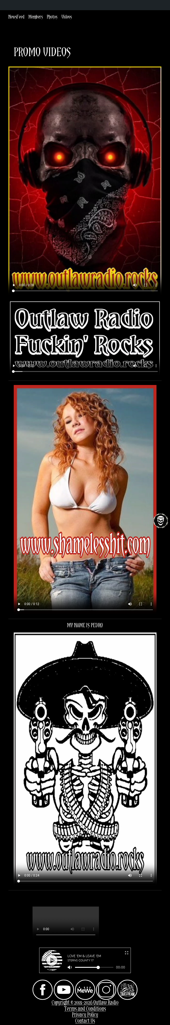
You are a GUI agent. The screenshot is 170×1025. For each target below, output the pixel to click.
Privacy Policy (85, 1015)
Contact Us (85, 1021)
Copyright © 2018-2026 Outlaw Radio (85, 1003)
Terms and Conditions (85, 1009)
